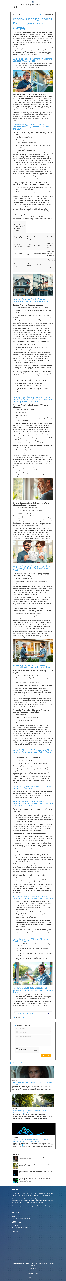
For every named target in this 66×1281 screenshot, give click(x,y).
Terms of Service (33, 1273)
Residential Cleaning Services (24, 1013)
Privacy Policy (33, 1278)
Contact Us (33, 1268)
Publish (47, 1055)
